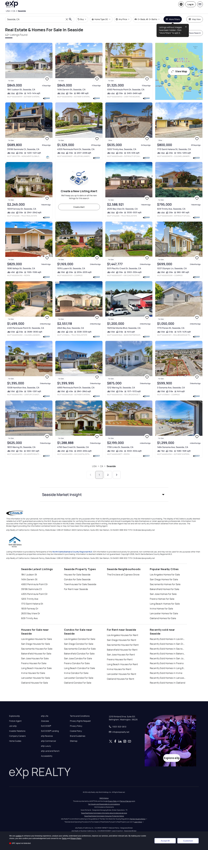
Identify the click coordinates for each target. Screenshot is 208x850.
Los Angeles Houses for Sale (36, 639)
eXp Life (44, 716)
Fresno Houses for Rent (120, 659)
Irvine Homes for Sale (161, 608)
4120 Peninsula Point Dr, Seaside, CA (25, 327)
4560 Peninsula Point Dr (34, 584)
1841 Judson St (29, 574)
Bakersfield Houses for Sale (36, 653)
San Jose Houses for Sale (35, 658)
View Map (181, 71)
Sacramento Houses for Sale (36, 648)
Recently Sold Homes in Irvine (166, 673)
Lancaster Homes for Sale (164, 613)
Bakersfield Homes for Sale (164, 589)
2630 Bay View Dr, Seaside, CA (122, 208)
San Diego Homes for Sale (164, 579)
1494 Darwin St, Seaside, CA (71, 89)
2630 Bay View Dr (30, 613)
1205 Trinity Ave (29, 598)
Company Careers (17, 736)
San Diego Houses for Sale (35, 643)
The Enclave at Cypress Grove (123, 574)
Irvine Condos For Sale (76, 673)
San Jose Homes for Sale (163, 594)
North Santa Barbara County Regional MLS (72, 551)
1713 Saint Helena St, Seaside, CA (174, 149)
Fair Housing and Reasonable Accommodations (104, 804)
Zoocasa (45, 721)
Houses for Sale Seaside (77, 574)
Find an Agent (15, 721)
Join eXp (13, 726)
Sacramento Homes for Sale (165, 584)
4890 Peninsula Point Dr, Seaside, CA (75, 387)
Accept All (165, 841)
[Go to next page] (117, 475)
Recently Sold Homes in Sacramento (168, 648)
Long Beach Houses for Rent (122, 664)
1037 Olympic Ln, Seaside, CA (172, 268)
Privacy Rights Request (80, 721)
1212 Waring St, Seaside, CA (121, 387)
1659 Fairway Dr (29, 608)
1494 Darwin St (29, 579)
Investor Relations (17, 731)
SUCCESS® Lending (50, 731)
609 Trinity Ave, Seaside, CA (171, 208)
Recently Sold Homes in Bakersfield (168, 653)
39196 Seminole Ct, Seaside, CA (23, 149)
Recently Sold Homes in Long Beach (168, 668)
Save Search (195, 33)
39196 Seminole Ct (31, 589)
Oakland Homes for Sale (163, 618)
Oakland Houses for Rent (120, 678)
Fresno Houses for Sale (33, 663)
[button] (104, 495)
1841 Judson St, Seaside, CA (21, 89)
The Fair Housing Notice (137, 819)
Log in (191, 4)
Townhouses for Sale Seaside (80, 584)
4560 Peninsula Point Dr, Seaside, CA (125, 89)
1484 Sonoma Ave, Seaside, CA (172, 447)
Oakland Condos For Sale (77, 682)
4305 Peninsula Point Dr (34, 594)
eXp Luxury (46, 746)
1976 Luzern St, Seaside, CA (71, 268)
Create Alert (79, 207)
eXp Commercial (48, 741)
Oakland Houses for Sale (34, 682)
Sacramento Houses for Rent (123, 644)
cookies (19, 836)
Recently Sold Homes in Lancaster (168, 677)
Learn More (138, 822)
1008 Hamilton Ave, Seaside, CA (23, 387)
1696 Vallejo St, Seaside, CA (21, 268)
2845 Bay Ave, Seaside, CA (70, 327)
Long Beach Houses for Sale (36, 668)
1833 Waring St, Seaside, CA (21, 447)
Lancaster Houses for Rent (121, 674)
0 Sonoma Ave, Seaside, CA (171, 387)
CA (101, 466)
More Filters (174, 19)
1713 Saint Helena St (32, 603)
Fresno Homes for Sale (162, 598)
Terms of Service (125, 801)
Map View (196, 19)
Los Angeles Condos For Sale (79, 639)
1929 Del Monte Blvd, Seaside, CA (124, 327)
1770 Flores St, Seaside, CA (170, 327)
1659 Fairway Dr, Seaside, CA (21, 208)
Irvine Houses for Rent (119, 669)
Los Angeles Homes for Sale (165, 574)
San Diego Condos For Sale (78, 643)
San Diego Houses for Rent (121, 640)
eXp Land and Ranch (50, 751)
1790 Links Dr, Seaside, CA (120, 447)
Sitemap (73, 741)
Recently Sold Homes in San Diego (168, 643)
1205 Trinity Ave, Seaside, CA (121, 149)
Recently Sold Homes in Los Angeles (168, 639)
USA (94, 466)
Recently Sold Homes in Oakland (167, 682)
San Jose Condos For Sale (78, 658)
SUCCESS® (46, 726)
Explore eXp (14, 716)
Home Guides (15, 741)
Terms (64, 838)
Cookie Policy (76, 731)
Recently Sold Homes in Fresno (167, 663)
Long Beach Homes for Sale (165, 603)
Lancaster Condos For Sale (78, 677)
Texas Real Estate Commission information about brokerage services (104, 813)
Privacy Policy (76, 726)
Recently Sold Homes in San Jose (168, 658)
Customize (188, 841)
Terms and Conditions (79, 716)
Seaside (111, 466)
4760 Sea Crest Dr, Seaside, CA (73, 447)
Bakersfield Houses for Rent (122, 649)
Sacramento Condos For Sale (80, 648)
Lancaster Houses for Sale (35, 677)
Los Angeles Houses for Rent (122, 635)
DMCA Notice (104, 798)
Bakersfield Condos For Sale (79, 653)
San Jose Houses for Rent (121, 654)
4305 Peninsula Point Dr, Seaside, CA (75, 149)
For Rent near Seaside (76, 589)
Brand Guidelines (77, 736)
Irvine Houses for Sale (33, 673)
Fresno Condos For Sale (77, 663)
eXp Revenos (47, 736)
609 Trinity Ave (29, 618)
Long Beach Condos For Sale (79, 668)
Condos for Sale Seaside (77, 579)
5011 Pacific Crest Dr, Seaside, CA (124, 268)
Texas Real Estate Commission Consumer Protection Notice (104, 816)
